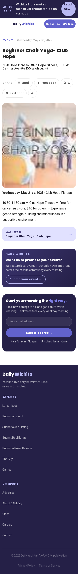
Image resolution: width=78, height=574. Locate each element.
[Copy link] (32, 93)
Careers (7, 524)
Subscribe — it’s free (60, 24)
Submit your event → (26, 279)
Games (6, 469)
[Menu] (6, 23)
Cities (5, 514)
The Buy (7, 459)
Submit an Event (12, 416)
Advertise (8, 492)
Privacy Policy (26, 565)
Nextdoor (17, 93)
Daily (23, 23)
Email (26, 83)
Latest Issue (10, 405)
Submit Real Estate (14, 437)
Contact (7, 535)
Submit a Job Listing (15, 427)
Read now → (68, 8)
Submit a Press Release (17, 448)
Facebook (48, 83)
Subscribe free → (39, 333)
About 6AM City (12, 503)
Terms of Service (49, 565)
